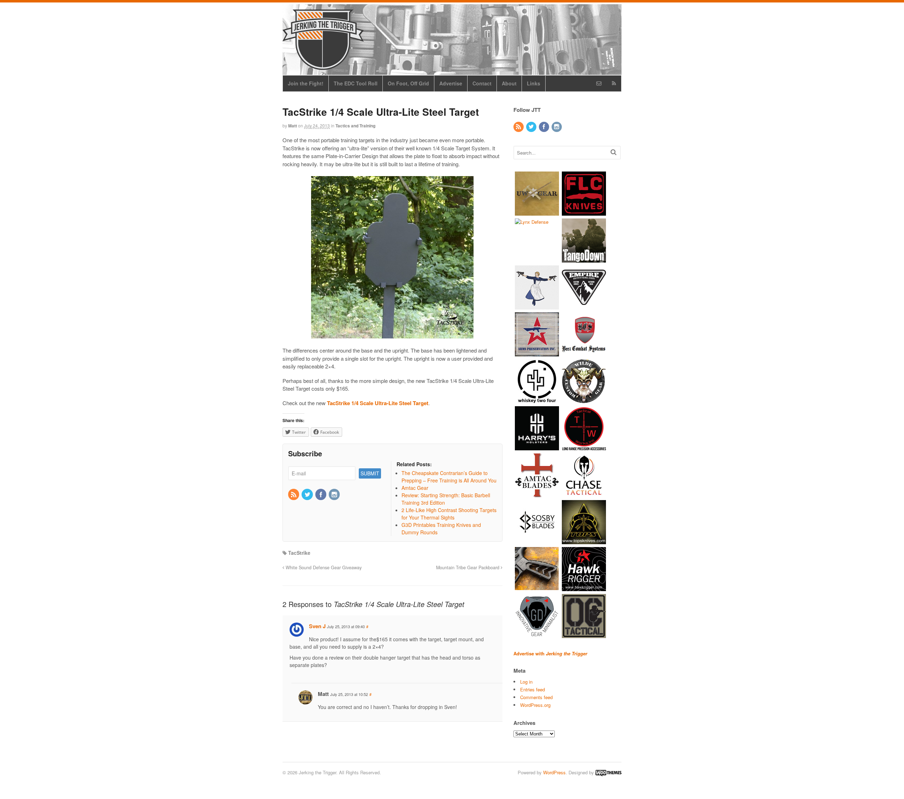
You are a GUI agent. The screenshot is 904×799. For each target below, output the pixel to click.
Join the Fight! (305, 83)
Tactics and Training (355, 125)
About (509, 83)
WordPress (554, 772)
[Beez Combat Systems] (584, 352)
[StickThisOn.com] (537, 305)
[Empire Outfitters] (584, 305)
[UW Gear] (537, 212)
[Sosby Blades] (537, 540)
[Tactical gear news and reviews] (323, 66)
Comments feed (536, 697)
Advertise (450, 83)
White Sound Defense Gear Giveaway (323, 567)
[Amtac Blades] (537, 493)
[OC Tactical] (584, 634)
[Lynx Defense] (531, 221)
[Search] (614, 152)
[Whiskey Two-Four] (537, 399)
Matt (292, 125)
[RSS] (294, 494)
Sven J (317, 626)
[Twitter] (308, 494)
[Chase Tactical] (584, 493)
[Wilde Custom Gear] (584, 399)
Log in (526, 681)
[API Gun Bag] (537, 352)
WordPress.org (535, 705)
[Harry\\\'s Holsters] (537, 446)
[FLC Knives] (584, 212)
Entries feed (532, 689)
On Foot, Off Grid (408, 83)
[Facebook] (321, 494)
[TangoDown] (584, 259)
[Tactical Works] (584, 446)
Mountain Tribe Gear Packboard (468, 567)
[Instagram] (335, 494)
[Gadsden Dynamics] (537, 634)
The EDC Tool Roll (355, 83)
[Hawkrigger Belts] (584, 587)
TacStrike (299, 552)
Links (533, 83)
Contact (482, 83)
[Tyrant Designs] (537, 587)
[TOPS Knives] (584, 540)
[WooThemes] (608, 772)
